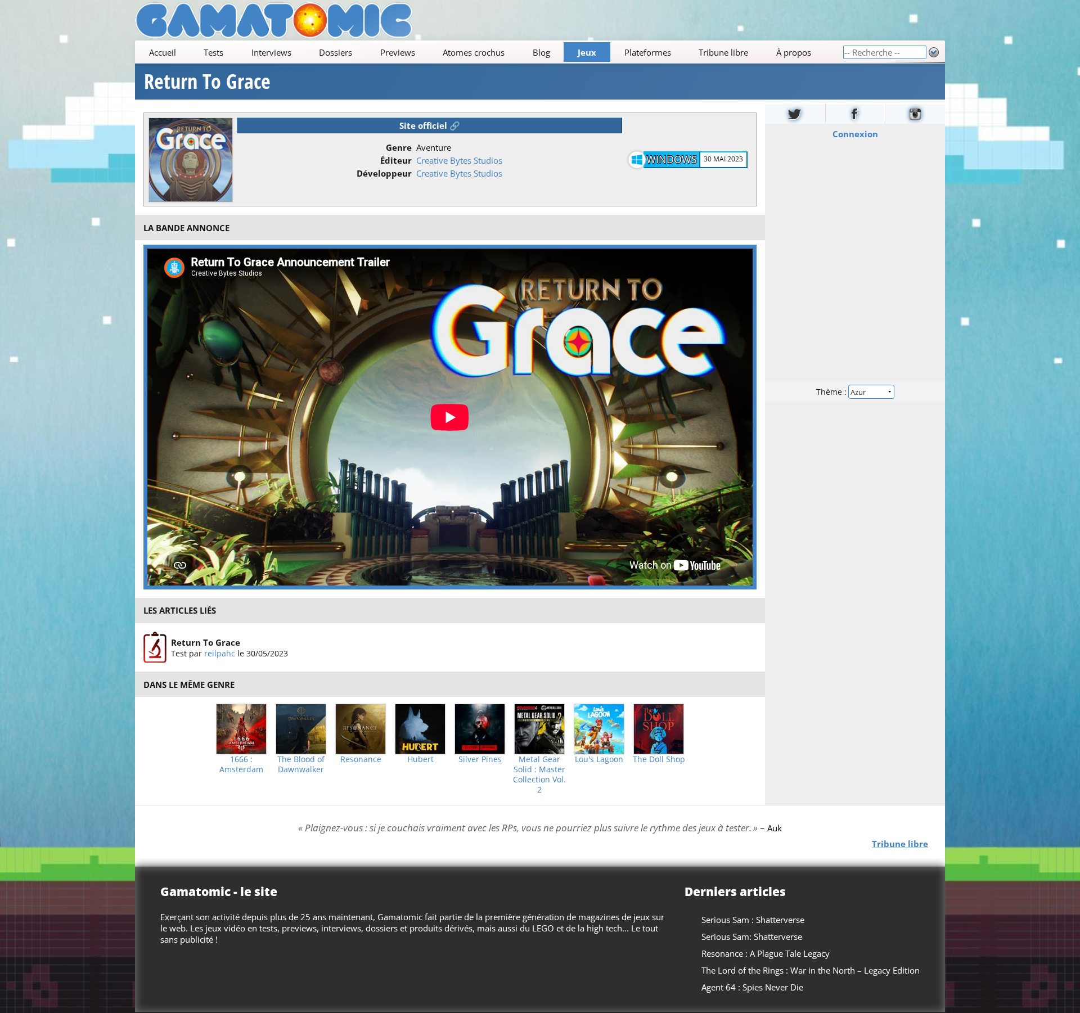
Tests (213, 52)
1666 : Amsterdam (241, 764)
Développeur (384, 173)
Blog (541, 52)
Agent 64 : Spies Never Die (752, 987)
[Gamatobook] (855, 114)
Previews (397, 52)
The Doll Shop (659, 759)
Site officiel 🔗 (429, 125)
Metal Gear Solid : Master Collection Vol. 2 (539, 774)
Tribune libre (723, 52)
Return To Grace (207, 81)
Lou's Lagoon (599, 759)
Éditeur (396, 160)
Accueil (162, 52)
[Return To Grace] (154, 647)
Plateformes (647, 52)
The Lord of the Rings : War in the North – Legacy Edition (810, 970)
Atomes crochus (474, 52)
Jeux (587, 52)
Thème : (832, 391)
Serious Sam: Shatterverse (751, 936)
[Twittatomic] (795, 114)
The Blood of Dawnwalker (301, 764)
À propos (793, 52)
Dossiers (335, 52)
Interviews (271, 52)
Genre (399, 147)
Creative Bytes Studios (459, 160)
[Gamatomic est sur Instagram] (915, 114)
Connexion (855, 133)
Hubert (420, 759)
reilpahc (219, 653)
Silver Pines (480, 759)
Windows (671, 159)
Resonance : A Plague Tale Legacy (765, 953)
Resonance (360, 759)
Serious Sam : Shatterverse (752, 919)
